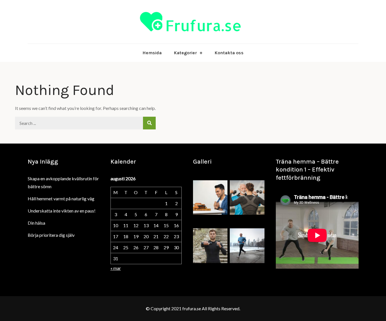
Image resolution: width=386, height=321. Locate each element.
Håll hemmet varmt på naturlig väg (61, 198)
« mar (115, 268)
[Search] (149, 123)
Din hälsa (36, 222)
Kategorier (185, 52)
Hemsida (152, 52)
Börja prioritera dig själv (51, 235)
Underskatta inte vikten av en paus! (62, 210)
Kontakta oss (229, 52)
